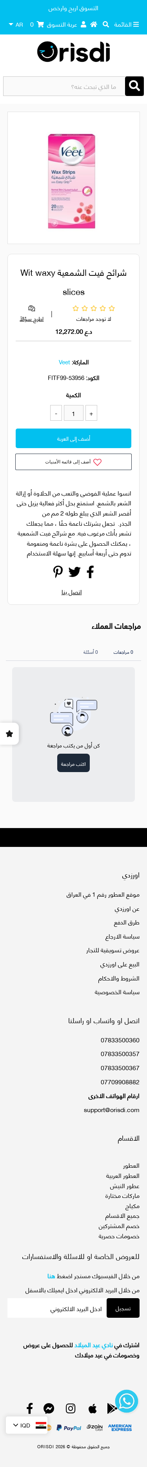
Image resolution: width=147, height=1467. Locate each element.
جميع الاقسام (122, 1215)
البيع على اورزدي (120, 963)
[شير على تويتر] (74, 573)
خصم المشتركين (119, 1225)
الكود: (92, 377)
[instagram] (71, 1410)
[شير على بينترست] (58, 573)
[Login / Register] (83, 24)
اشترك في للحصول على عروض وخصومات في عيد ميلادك (82, 1349)
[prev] (20, 178)
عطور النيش (125, 1185)
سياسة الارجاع (122, 935)
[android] (112, 1410)
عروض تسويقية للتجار (113, 949)
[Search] (134, 86)
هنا (51, 1275)
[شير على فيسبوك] (90, 573)
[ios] (93, 1410)
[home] (93, 24)
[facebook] (29, 1410)
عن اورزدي (127, 907)
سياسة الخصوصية (117, 991)
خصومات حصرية (119, 1235)
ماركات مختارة (122, 1195)
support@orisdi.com (112, 1109)
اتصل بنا (72, 591)
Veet (64, 361)
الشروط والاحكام (119, 977)
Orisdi (45, 1446)
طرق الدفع (127, 921)
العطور (131, 1164)
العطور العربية (123, 1175)
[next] (129, 178)
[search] (106, 24)
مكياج (132, 1205)
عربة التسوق (53, 23)
